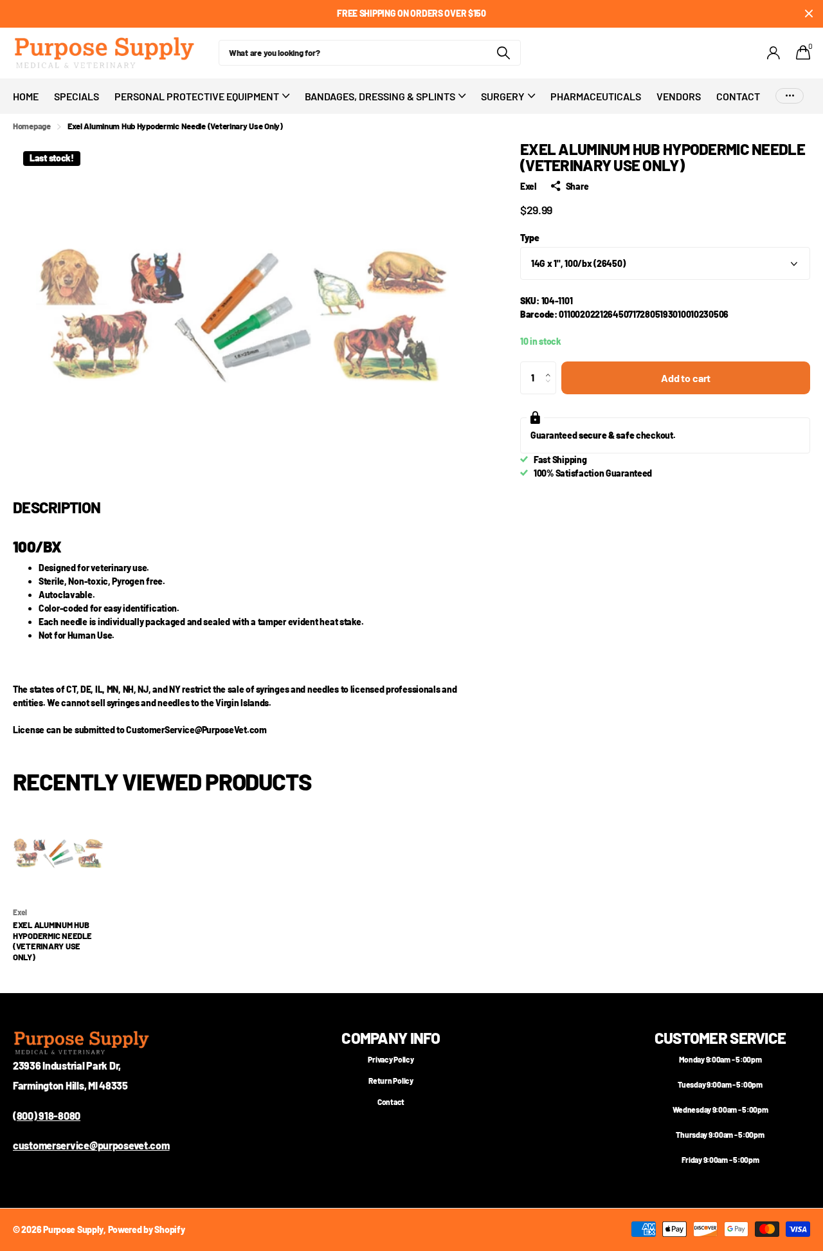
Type (529, 237)
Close (809, 14)
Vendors (678, 96)
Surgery (503, 96)
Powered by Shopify (146, 1229)
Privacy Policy (390, 1059)
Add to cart (685, 378)
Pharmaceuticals (595, 96)
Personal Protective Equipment (196, 96)
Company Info (390, 1037)
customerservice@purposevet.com (91, 1145)
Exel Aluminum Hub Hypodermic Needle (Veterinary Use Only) (52, 941)
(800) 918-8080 (46, 1115)
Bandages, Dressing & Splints (380, 96)
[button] (551, 366)
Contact (738, 96)
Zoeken (503, 53)
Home (26, 96)
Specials (76, 96)
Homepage (32, 126)
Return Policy (390, 1080)
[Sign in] (774, 53)
